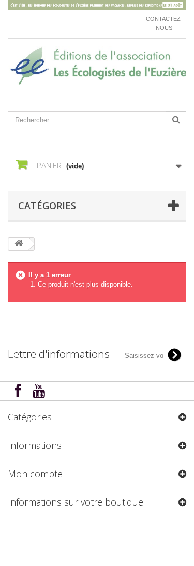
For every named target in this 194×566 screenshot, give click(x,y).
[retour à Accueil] (18, 244)
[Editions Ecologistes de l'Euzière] (97, 65)
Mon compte (35, 473)
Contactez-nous (164, 23)
